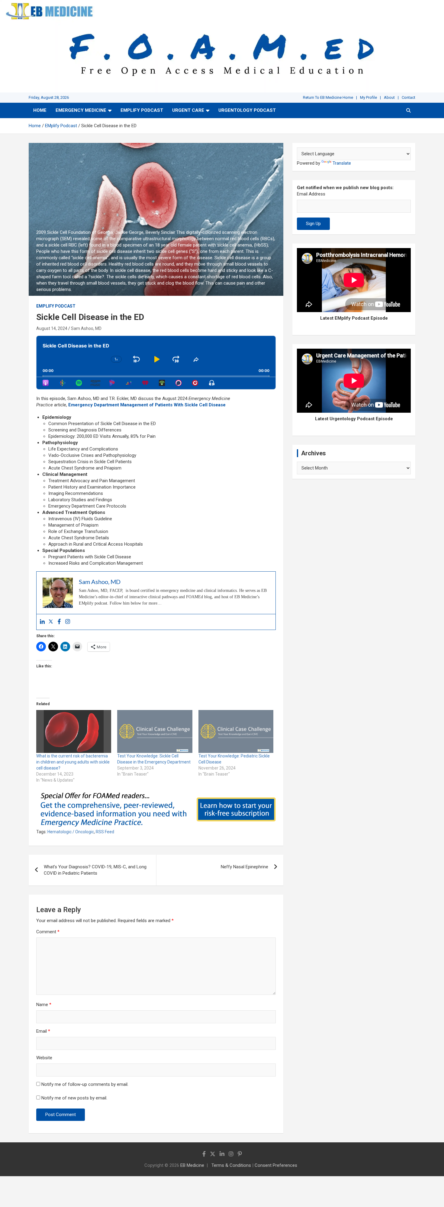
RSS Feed (105, 831)
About (389, 97)
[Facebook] (59, 622)
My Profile (368, 97)
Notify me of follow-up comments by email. (84, 1084)
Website (44, 1057)
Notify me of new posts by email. (74, 1098)
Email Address (311, 194)
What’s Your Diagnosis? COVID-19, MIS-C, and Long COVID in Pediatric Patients (95, 870)
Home (40, 110)
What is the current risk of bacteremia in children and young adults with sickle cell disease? (73, 762)
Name (43, 1004)
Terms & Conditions (231, 1165)
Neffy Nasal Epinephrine (244, 867)
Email (43, 1031)
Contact (408, 97)
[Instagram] (67, 622)
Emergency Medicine (81, 110)
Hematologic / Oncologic (70, 831)
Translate (342, 163)
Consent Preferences (276, 1165)
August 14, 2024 (51, 328)
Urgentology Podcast (247, 110)
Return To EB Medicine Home (328, 97)
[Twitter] (50, 622)
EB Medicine (192, 1165)
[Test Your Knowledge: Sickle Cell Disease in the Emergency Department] (154, 731)
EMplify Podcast (142, 110)
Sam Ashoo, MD (86, 328)
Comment (48, 931)
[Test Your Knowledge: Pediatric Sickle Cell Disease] (235, 731)
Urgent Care (188, 110)
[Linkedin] (42, 622)
